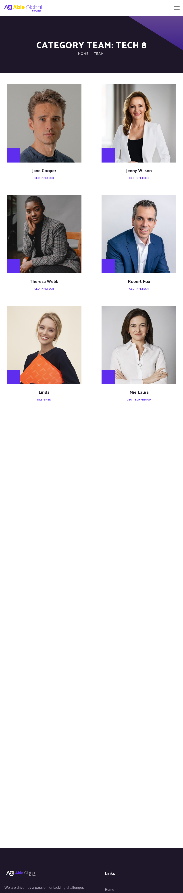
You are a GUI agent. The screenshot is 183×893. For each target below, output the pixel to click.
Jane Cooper (44, 171)
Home (83, 54)
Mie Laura (139, 392)
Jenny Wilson (139, 171)
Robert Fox (139, 281)
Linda (44, 392)
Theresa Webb (44, 281)
